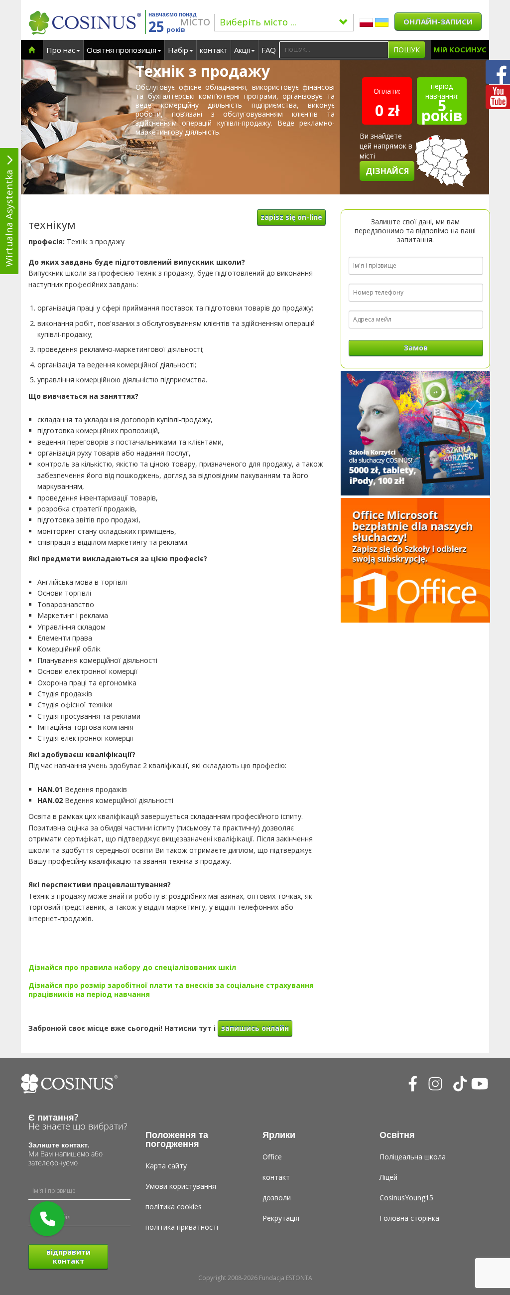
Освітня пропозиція (121, 50)
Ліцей (388, 1177)
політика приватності (181, 1227)
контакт (214, 50)
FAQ (268, 50)
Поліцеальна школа (413, 1156)
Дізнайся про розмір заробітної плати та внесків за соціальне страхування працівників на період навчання (171, 989)
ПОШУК (406, 49)
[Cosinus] (84, 22)
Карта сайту (166, 1165)
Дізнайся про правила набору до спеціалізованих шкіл (132, 967)
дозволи (276, 1197)
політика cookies (173, 1206)
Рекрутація (280, 1218)
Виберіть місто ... (258, 22)
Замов (416, 347)
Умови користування (180, 1186)
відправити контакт (68, 1256)
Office (272, 1156)
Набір (178, 50)
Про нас (60, 50)
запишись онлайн (255, 1028)
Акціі (242, 50)
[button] (47, 1218)
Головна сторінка (409, 1218)
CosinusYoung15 (406, 1197)
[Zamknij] (64, 1202)
